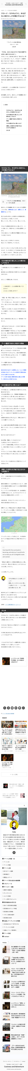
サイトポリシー (17, 1061)
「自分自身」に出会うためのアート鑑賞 (14, 1064)
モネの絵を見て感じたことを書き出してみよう (14, 115)
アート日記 (7, 933)
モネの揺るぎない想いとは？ (14, 123)
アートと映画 (7, 865)
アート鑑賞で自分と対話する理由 (14, 120)
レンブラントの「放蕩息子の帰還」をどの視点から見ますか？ (7, 764)
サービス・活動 (8, 887)
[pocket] (12, 707)
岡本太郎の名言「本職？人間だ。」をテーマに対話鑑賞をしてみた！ (18, 1037)
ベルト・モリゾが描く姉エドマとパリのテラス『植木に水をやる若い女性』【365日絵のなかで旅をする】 (18, 972)
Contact (6, 936)
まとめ (8, 130)
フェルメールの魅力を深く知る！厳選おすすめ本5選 (18, 1026)
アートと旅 (7, 868)
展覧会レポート (8, 877)
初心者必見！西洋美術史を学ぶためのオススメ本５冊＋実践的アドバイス (18, 1015)
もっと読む (15, 774)
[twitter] (4, 707)
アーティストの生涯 (9, 927)
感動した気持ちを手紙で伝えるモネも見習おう (14, 127)
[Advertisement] (14, 150)
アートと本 (6, 862)
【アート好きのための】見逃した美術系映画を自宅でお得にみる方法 (18, 1047)
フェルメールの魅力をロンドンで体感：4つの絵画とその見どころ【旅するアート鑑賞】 (18, 984)
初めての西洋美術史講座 (10, 905)
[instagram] (14, 852)
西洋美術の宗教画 (8, 911)
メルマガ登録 (7, 896)
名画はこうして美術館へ (10, 930)
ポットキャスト (8, 893)
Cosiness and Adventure (14, 5)
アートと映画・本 (9, 859)
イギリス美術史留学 (9, 915)
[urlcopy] (23, 707)
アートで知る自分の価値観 (8, 713)
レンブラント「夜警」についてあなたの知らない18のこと (18, 1005)
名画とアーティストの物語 (12, 921)
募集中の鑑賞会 (8, 890)
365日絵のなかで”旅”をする (11, 924)
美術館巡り (6, 874)
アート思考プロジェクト (10, 899)
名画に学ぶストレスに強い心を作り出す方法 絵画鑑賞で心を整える (21, 730)
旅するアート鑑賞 (8, 871)
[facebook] (8, 707)
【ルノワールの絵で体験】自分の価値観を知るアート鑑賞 (20, 747)
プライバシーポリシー (7, 1061)
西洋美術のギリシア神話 (10, 908)
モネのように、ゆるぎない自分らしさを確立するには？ (14, 111)
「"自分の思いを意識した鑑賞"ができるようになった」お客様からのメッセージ (18, 960)
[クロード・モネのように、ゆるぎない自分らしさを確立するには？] (15, 707)
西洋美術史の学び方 (10, 902)
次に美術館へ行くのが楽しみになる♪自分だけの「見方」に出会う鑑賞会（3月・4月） (18, 949)
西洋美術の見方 (8, 918)
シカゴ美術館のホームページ (13, 604)
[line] (19, 707)
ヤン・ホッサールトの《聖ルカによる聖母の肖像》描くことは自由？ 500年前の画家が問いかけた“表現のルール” (7, 733)
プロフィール (8, 884)
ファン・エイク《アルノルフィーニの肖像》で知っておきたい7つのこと (18, 994)
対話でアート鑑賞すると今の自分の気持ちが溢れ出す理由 (7, 747)
